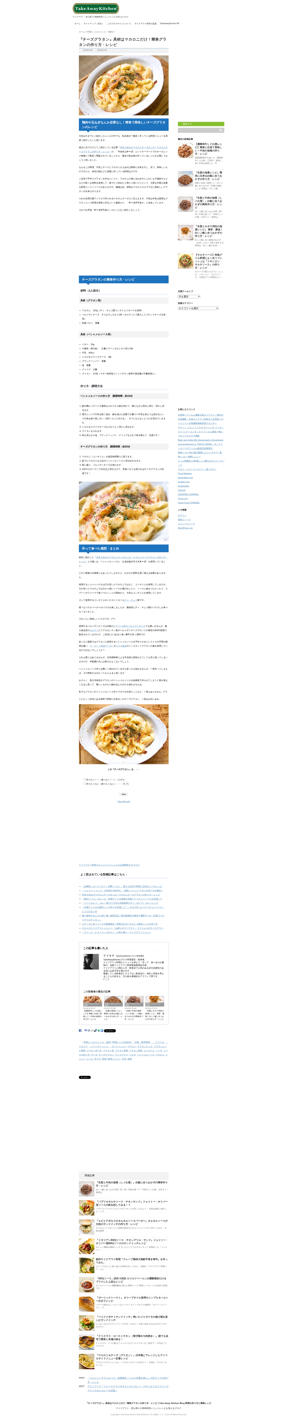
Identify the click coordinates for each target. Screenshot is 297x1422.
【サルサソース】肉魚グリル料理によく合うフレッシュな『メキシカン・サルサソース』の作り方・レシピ (208, 261)
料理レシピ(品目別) (121, 1042)
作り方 (97, 1059)
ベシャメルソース (145, 1055)
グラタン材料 (121, 1050)
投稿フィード (184, 519)
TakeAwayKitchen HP (169, 23)
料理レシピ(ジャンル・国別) (92, 1004)
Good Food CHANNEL (189, 502)
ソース (159, 1050)
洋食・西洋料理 (141, 1042)
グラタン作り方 (94, 1050)
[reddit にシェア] (89, 1030)
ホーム (77, 23)
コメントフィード (186, 524)
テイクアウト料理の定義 (145, 23)
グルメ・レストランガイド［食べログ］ (197, 469)
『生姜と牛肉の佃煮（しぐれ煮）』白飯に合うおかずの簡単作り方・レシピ (134, 1015)
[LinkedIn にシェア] (102, 1030)
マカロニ (160, 1055)
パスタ (132, 1055)
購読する (187, 124)
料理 (104, 1059)
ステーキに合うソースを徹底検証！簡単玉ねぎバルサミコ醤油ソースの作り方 (120, 924)
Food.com (183, 498)
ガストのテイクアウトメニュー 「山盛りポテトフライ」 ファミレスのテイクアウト (122, 928)
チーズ (94, 1055)
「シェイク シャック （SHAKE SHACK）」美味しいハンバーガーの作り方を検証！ (122, 890)
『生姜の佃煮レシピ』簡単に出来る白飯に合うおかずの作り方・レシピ (113, 1015)
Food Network (185, 473)
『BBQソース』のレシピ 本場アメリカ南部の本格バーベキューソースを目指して (122, 899)
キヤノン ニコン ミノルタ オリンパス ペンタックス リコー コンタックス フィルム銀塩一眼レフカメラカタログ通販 (201, 431)
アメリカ (157, 1042)
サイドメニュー (118, 1046)
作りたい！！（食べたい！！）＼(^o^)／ (106, 779)
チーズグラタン (106, 1055)
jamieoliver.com (185, 477)
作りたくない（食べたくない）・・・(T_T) (107, 784)
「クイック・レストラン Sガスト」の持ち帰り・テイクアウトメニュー (116, 932)
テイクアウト (121, 1055)
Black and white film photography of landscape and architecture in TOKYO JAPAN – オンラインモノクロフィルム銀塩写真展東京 (200, 444)
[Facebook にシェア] (80, 1030)
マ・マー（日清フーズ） (102, 646)
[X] (106, 984)
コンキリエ (149, 1050)
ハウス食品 (121, 646)
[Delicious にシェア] (95, 1030)
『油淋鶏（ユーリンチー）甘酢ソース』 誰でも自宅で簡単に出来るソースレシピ (122, 886)
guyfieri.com (184, 482)
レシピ (90, 1059)
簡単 (129, 1059)
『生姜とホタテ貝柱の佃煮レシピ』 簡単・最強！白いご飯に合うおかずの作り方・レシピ (154, 1015)
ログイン (182, 515)
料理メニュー (114, 1059)
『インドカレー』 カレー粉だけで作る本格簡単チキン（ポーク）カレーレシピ (120, 903)
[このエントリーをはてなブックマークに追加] (85, 1030)
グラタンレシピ (145, 1046)
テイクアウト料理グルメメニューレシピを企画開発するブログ (109, 865)
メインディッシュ (98, 1046)
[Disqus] (124, 1132)
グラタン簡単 (135, 1050)
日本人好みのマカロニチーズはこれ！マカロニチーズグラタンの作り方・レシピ (121, 894)
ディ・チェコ (130, 600)
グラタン (131, 1046)
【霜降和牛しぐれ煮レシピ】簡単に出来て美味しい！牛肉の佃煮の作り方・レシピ (92, 1015)
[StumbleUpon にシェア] (98, 1030)
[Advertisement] (105, 249)
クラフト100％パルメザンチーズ (129, 626)
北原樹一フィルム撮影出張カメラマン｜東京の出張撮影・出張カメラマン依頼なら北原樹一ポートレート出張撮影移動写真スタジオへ (200, 419)
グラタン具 (108, 1050)
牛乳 (124, 1059)
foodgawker (183, 486)
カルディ (94, 630)
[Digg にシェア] (92, 1030)
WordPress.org (185, 528)
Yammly (182, 490)
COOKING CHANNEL (188, 494)
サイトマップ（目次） (94, 23)
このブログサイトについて (119, 23)
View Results (124, 801)
